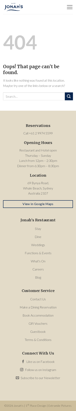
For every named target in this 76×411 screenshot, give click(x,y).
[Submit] (69, 96)
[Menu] (69, 7)
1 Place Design (36, 405)
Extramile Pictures (60, 405)
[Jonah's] (23, 7)
